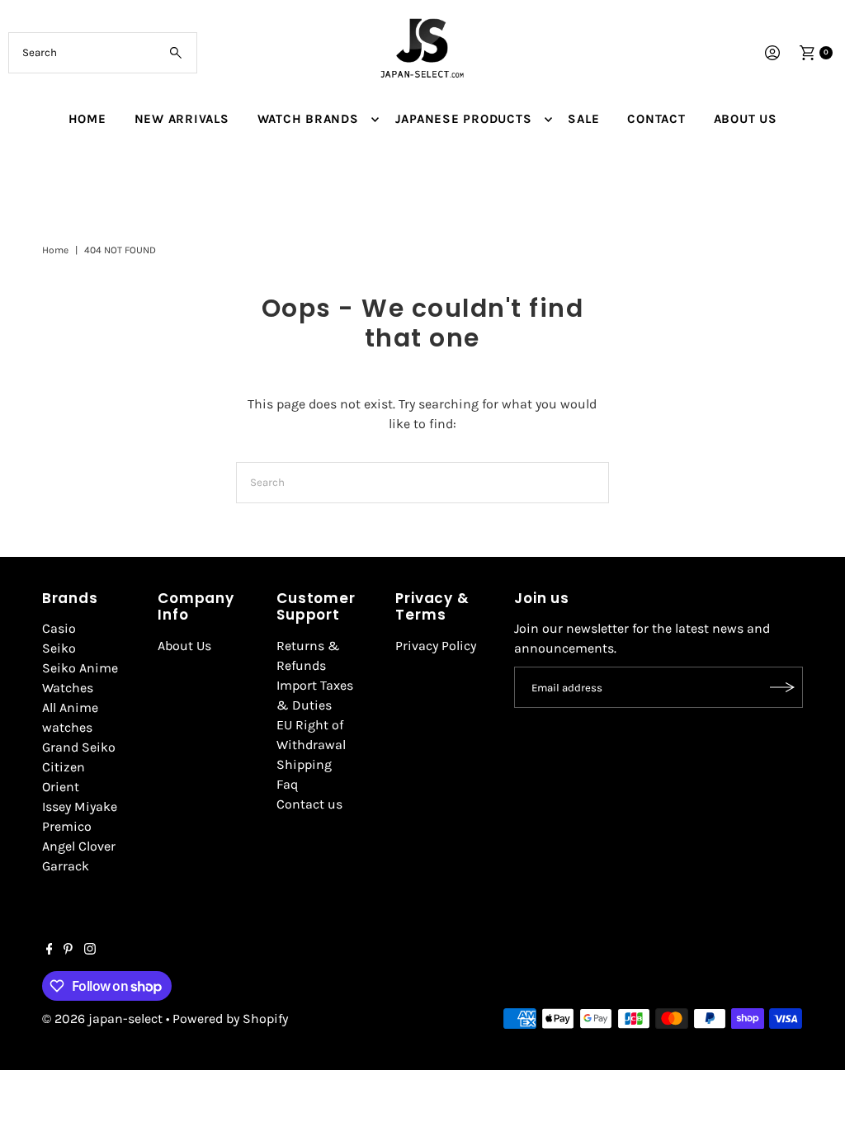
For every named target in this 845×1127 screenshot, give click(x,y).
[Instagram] (90, 950)
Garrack (65, 866)
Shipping (304, 764)
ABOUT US (745, 118)
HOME (87, 118)
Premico (67, 826)
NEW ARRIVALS (182, 118)
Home (55, 250)
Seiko (59, 648)
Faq (287, 784)
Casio (59, 628)
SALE (583, 118)
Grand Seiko (79, 747)
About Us (184, 645)
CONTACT (656, 118)
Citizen (63, 767)
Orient (60, 787)
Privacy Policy (435, 645)
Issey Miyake (79, 806)
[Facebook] (49, 950)
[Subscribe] (782, 687)
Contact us (309, 804)
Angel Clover (79, 846)
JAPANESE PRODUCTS (463, 118)
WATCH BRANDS (308, 118)
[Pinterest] (68, 950)
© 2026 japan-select (102, 1018)
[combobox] (102, 52)
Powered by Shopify (230, 1018)
